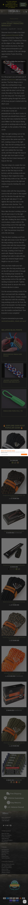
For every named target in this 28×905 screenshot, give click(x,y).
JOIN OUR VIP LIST (24, 454)
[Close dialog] (27, 449)
